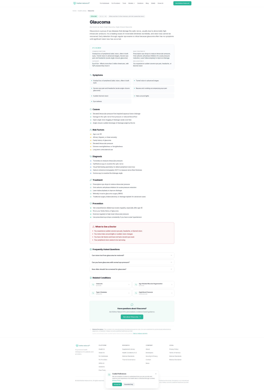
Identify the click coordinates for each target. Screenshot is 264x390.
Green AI (160, 3)
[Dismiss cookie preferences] (156, 374)
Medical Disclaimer (175, 359)
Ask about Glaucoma (130, 317)
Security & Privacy (152, 356)
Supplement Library (128, 349)
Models (130, 3)
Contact (148, 359)
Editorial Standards (128, 356)
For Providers (116, 3)
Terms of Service (174, 352)
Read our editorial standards (140, 333)
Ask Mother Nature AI (182, 3)
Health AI (102, 349)
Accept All (117, 384)
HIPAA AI (101, 363)
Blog (147, 3)
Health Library (82, 11)
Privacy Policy (116, 380)
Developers (149, 352)
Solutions (140, 3)
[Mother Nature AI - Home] (81, 3)
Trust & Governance (128, 359)
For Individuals (104, 3)
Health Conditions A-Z (129, 352)
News (147, 363)
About (148, 349)
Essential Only (128, 384)
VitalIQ (153, 3)
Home (74, 11)
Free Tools (102, 370)
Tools (124, 3)
